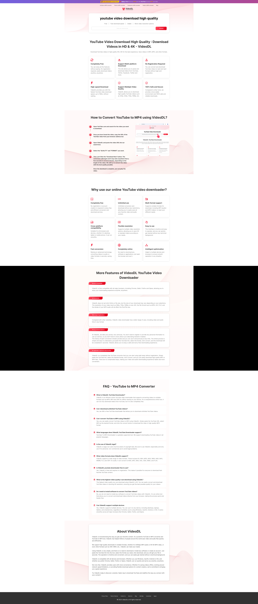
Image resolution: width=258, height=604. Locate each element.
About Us (130, 596)
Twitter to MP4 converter (148, 5)
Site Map (141, 596)
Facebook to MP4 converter (134, 5)
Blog (157, 5)
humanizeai (148, 596)
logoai (155, 596)
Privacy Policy (105, 596)
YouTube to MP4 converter (106, 5)
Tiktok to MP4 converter (119, 5)
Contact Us (123, 596)
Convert (161, 28)
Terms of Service (114, 596)
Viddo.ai (123, 1)
